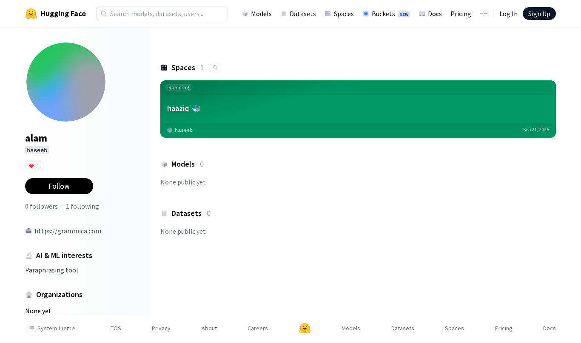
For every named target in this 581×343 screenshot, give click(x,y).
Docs (435, 13)
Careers (258, 328)
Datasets (303, 13)
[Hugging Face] (305, 328)
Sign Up (539, 13)
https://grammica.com (67, 231)
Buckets (390, 13)
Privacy (161, 328)
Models (261, 13)
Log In (508, 13)
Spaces (344, 13)
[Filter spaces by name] (215, 67)
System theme (56, 328)
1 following (82, 206)
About (209, 328)
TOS (116, 328)
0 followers (41, 206)
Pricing (460, 13)
